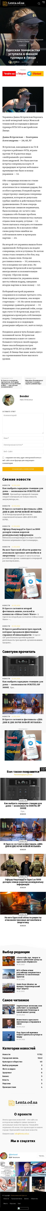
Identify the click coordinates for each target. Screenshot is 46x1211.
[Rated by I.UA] (23, 1209)
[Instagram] (20, 1146)
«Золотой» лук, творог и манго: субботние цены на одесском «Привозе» (29, 959)
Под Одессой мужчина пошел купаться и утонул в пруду (29, 1034)
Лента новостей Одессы (19, 1195)
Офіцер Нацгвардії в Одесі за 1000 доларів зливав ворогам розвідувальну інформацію (21, 532)
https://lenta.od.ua (26, 400)
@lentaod (13, 1154)
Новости (6, 40)
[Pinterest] (29, 81)
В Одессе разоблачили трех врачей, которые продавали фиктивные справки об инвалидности (22, 632)
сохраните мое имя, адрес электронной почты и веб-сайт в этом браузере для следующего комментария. (21, 460)
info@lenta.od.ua (21, 1134)
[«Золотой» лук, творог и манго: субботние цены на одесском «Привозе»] (8, 961)
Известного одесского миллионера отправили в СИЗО (29, 1022)
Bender (17, 62)
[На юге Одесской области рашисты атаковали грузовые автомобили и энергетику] (23, 903)
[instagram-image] (7, 1169)
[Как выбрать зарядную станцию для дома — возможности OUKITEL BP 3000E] (23, 666)
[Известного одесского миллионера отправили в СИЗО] (8, 1023)
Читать (41, 1156)
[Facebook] (18, 81)
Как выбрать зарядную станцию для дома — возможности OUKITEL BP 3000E (22, 491)
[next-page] (25, 931)
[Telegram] (25, 1146)
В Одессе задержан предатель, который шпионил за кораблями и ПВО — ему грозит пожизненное (11, 384)
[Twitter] (24, 81)
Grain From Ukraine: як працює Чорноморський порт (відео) (28, 986)
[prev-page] (20, 931)
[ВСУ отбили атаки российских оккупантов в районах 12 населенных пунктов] (8, 974)
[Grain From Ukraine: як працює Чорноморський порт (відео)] (8, 988)
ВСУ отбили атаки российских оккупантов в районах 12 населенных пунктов (29, 973)
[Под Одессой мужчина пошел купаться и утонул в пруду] (8, 1036)
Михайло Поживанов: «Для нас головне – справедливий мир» (34, 382)
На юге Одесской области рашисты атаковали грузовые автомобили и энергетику (21, 553)
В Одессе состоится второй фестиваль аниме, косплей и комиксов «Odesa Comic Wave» (19, 611)
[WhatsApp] (35, 81)
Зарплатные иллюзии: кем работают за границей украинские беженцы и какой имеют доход (29, 1009)
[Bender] (10, 62)
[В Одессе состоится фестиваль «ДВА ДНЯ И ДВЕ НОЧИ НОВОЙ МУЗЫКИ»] (23, 704)
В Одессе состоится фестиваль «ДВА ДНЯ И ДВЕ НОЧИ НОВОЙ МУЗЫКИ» (23, 845)
